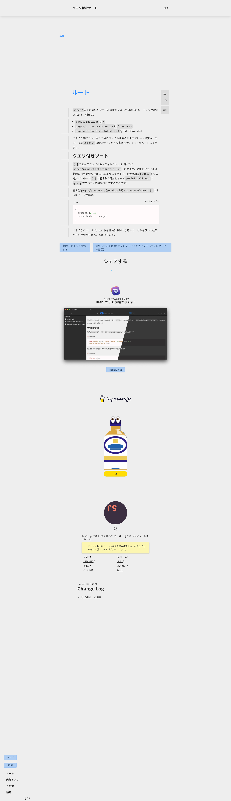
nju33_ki (121, 556)
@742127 (121, 565)
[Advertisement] (115, 56)
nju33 (86, 556)
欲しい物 (87, 570)
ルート (80, 92)
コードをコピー (151, 201)
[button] (115, 369)
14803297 (88, 561)
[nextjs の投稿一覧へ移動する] (164, 100)
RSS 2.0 (93, 584)
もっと (120, 570)
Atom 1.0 (84, 584)
